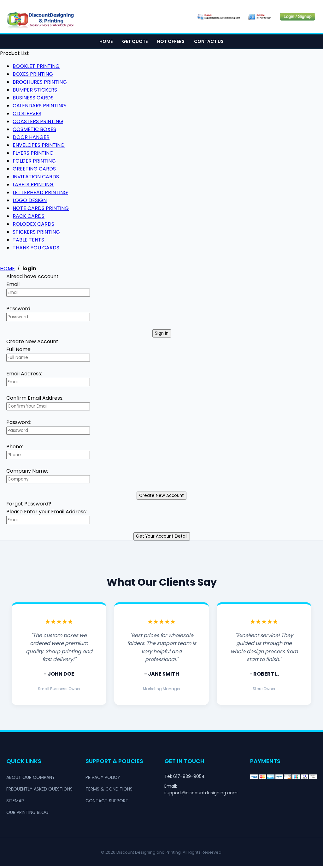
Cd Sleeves (27, 113)
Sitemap (15, 800)
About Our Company (30, 777)
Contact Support (106, 800)
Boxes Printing (33, 74)
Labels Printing (33, 184)
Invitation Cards (36, 176)
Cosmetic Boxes (34, 129)
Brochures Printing (40, 82)
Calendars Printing (39, 105)
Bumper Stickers (35, 89)
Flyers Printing (33, 153)
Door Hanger (31, 137)
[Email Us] (218, 16)
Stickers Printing (36, 232)
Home (106, 41)
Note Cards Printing (41, 208)
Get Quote (135, 41)
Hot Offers (171, 41)
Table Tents (28, 239)
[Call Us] (260, 16)
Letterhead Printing (40, 192)
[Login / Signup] (297, 16)
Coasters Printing (38, 121)
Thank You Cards (36, 247)
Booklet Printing (36, 66)
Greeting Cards (34, 168)
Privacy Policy (102, 777)
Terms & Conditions (108, 789)
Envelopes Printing (39, 145)
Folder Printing (34, 160)
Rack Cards (28, 216)
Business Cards (33, 97)
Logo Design (30, 200)
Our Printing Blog (27, 812)
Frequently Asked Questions (39, 789)
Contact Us (209, 41)
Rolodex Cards (33, 224)
